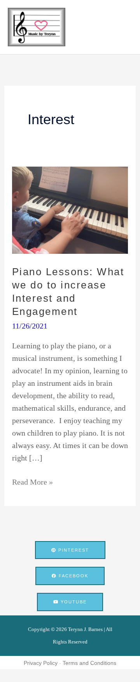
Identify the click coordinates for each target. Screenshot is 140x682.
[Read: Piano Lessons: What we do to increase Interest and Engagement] (70, 209)
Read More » (32, 481)
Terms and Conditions (89, 663)
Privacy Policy (41, 663)
